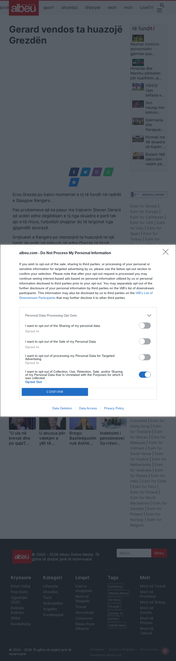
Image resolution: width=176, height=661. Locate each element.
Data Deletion (62, 408)
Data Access (88, 408)
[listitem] (88, 315)
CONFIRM (55, 392)
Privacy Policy (114, 408)
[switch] (145, 325)
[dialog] (88, 330)
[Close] (167, 253)
